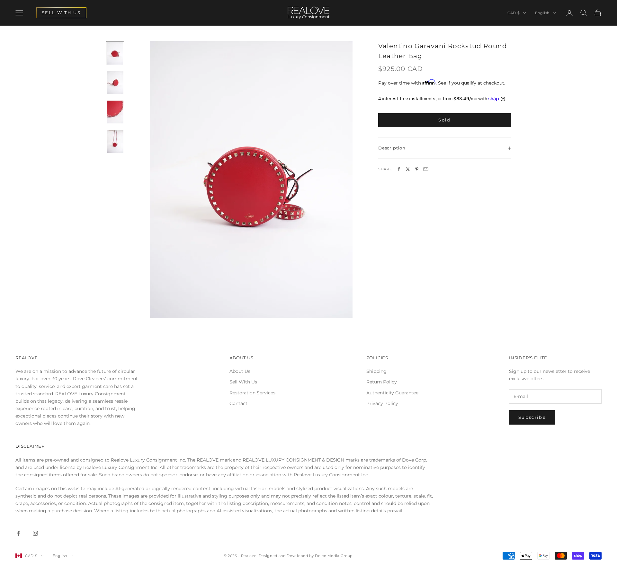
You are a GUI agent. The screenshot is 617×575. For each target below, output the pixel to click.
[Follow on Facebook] (18, 533)
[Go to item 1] (115, 53)
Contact (238, 403)
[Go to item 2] (115, 82)
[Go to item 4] (115, 141)
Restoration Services (252, 393)
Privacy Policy (382, 403)
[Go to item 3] (115, 112)
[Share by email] (425, 169)
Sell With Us (243, 382)
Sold (444, 120)
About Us (239, 371)
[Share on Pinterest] (416, 169)
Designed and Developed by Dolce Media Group (306, 555)
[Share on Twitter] (407, 169)
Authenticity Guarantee (392, 393)
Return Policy (381, 382)
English (542, 13)
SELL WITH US (61, 12)
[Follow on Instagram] (35, 533)
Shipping (376, 371)
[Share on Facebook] (398, 169)
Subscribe (532, 417)
